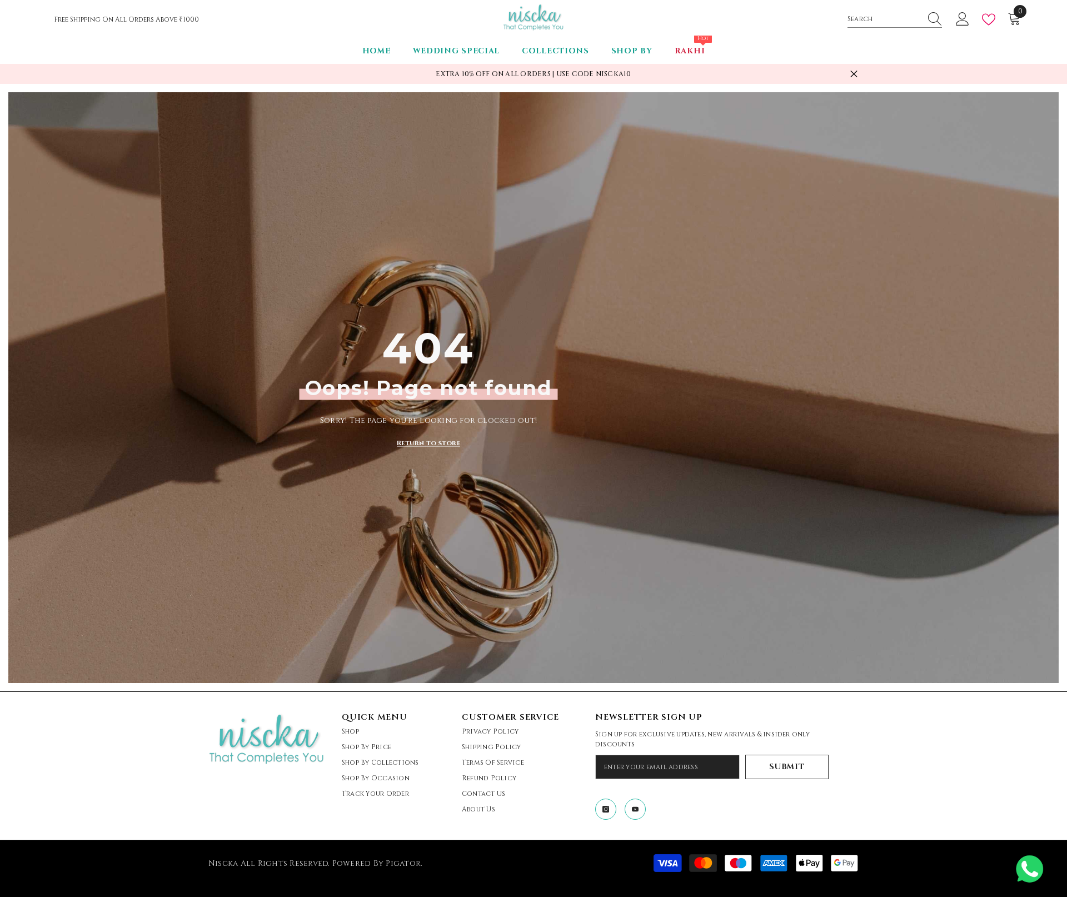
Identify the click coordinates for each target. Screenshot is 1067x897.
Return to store (428, 442)
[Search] (894, 19)
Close (854, 74)
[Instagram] (605, 809)
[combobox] (884, 19)
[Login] (962, 19)
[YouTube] (635, 809)
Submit (786, 766)
